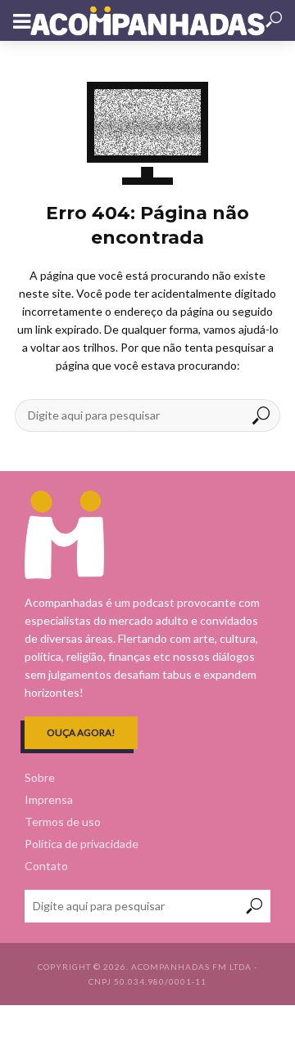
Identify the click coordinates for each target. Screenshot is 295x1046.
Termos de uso (63, 821)
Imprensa (49, 799)
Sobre (40, 777)
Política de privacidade (81, 844)
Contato (46, 866)
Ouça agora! (81, 732)
